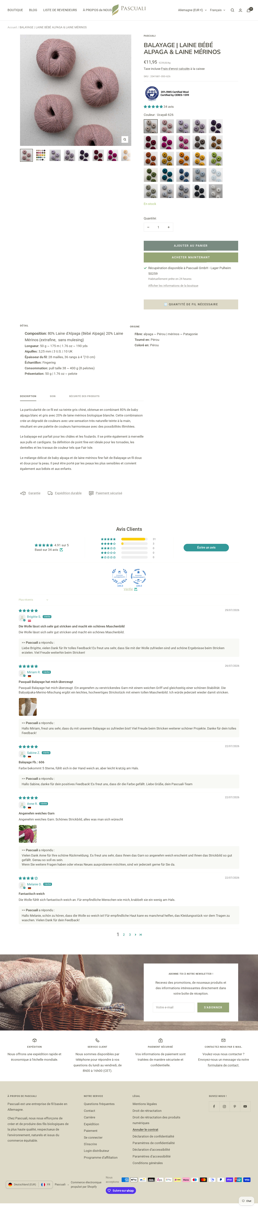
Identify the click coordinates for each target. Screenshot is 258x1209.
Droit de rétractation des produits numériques (156, 1120)
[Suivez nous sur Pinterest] (235, 1106)
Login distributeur (96, 1151)
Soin (53, 396)
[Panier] (248, 10)
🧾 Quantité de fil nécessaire (191, 304)
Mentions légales (145, 1104)
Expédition (91, 1124)
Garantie (34, 493)
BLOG (33, 10)
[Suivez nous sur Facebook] (214, 1106)
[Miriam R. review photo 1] (28, 707)
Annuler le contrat (145, 1129)
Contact (89, 1111)
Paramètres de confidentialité (154, 1143)
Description (28, 396)
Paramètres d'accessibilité (152, 1156)
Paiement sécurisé (109, 493)
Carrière (89, 1117)
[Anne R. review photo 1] (28, 834)
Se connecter (93, 1137)
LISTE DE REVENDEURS (60, 10)
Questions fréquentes (99, 1104)
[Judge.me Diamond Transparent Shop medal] (138, 576)
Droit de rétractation (147, 1111)
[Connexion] (240, 10)
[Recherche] (232, 10)
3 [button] (130, 935)
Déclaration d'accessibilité (151, 1149)
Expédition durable (68, 493)
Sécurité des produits (84, 396)
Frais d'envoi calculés (175, 69)
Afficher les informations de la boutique (173, 285)
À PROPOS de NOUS (97, 10)
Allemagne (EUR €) (190, 10)
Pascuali (150, 36)
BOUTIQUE (15, 10)
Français (216, 10)
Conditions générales (148, 1163)
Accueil (12, 27)
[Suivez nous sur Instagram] (224, 1106)
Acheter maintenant (191, 257)
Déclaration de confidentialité (153, 1136)
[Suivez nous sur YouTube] (245, 1106)
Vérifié (128, 589)
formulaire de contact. (223, 1065)
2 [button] (124, 935)
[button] (154, 107)
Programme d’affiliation (100, 1157)
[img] (28, 611)
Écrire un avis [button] (206, 547)
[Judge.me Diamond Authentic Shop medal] (119, 576)
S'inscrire (90, 1144)
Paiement (90, 1131)
